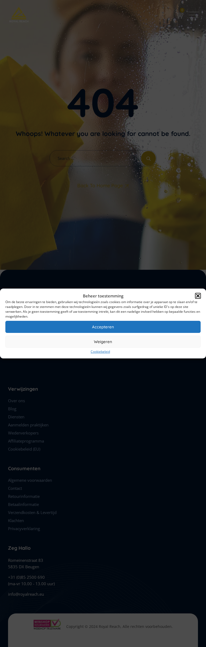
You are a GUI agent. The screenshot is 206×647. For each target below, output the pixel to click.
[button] (198, 296)
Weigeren (103, 341)
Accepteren (103, 326)
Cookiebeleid (100, 351)
